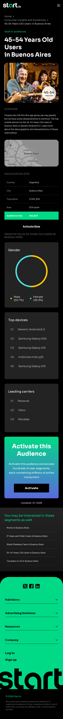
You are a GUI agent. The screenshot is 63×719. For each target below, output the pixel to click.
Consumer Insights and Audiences (25, 20)
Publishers (12, 599)
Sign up (11, 660)
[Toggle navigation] (58, 5)
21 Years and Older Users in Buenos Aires (27, 536)
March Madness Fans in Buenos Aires (25, 544)
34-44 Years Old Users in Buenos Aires (26, 552)
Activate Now (31, 226)
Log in (10, 653)
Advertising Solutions (20, 613)
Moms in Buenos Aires (18, 527)
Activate (31, 488)
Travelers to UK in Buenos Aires (22, 561)
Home (8, 16)
